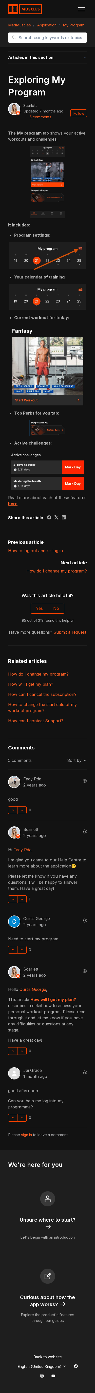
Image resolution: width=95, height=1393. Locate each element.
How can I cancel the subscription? (42, 694)
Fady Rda (32, 778)
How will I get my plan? (30, 684)
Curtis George (36, 918)
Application (46, 25)
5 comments (40, 116)
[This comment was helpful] (12, 810)
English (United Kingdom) (40, 1366)
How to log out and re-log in (35, 550)
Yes (39, 608)
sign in (26, 1134)
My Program (73, 25)
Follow (78, 113)
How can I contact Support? (35, 720)
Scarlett (30, 105)
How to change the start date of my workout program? (42, 707)
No (56, 608)
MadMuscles (19, 25)
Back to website (47, 1356)
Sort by (75, 760)
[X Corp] (56, 517)
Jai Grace (32, 1070)
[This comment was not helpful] (22, 810)
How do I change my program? (56, 570)
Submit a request (69, 632)
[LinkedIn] (64, 517)
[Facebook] (49, 517)
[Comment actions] (85, 781)
